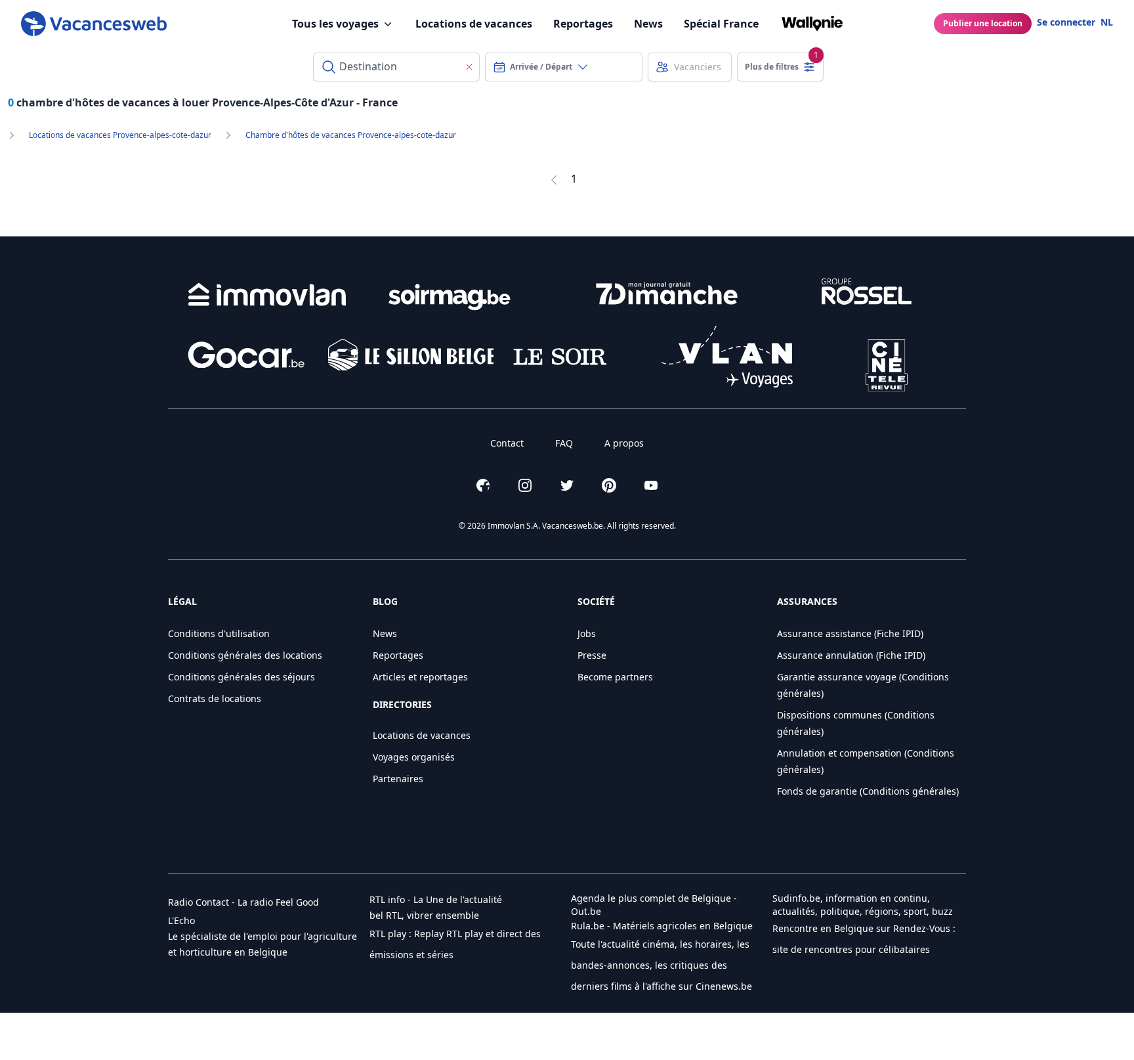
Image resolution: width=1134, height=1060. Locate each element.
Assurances (807, 601)
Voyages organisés (414, 757)
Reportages (583, 23)
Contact (507, 443)
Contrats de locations (214, 698)
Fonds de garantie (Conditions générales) (868, 791)
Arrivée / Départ (541, 66)
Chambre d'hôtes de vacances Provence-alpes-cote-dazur (350, 135)
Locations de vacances (473, 23)
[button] (243, 902)
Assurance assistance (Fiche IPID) (850, 633)
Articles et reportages (420, 677)
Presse (592, 655)
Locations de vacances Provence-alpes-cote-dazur (120, 135)
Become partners (615, 677)
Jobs (587, 633)
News (648, 23)
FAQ (564, 443)
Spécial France (721, 23)
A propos (624, 443)
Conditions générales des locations (245, 655)
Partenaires (398, 778)
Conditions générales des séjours (241, 677)
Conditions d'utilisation (219, 633)
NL (1107, 22)
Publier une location (982, 23)
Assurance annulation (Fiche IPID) (851, 655)
